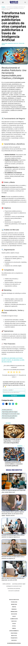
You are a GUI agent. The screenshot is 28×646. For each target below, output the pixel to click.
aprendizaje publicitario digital (10, 411)
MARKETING (10, 43)
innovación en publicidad (8, 418)
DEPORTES (14, 640)
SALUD (14, 616)
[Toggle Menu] (3, 2)
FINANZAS (14, 609)
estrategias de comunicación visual (11, 413)
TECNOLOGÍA (21, 43)
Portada (3, 6)
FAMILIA (14, 628)
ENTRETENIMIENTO (14, 630)
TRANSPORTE (14, 637)
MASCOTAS (14, 635)
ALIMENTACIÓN (14, 618)
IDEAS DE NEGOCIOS (14, 599)
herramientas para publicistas (10, 415)
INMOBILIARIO (14, 611)
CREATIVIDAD (4, 43)
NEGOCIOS (15, 43)
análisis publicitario (7, 409)
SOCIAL (14, 625)
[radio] (8, 372)
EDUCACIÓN (14, 614)
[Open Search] (25, 2)
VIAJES (14, 623)
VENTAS (3, 44)
